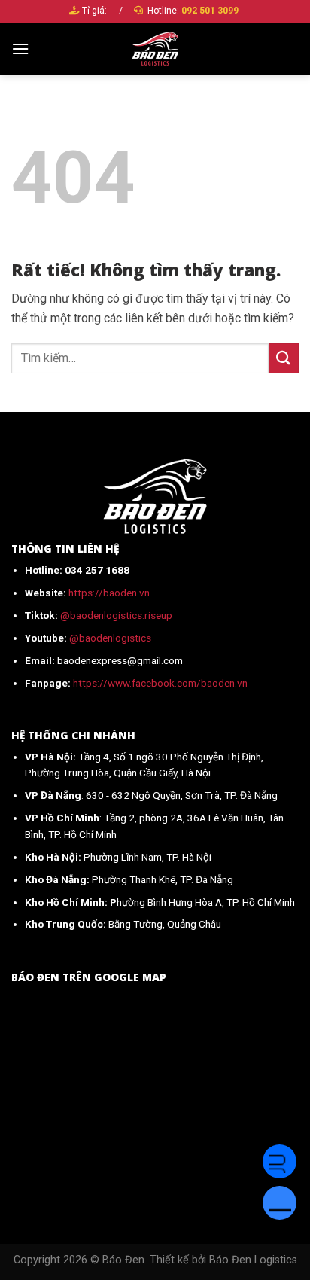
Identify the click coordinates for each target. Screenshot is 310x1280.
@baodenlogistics (110, 638)
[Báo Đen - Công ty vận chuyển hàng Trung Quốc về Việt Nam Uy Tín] (155, 49)
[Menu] (20, 48)
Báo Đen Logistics (253, 1260)
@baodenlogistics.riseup (116, 615)
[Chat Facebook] (279, 1161)
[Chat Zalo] (279, 1203)
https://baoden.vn (109, 593)
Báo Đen (123, 1260)
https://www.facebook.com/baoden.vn (160, 683)
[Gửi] (284, 358)
